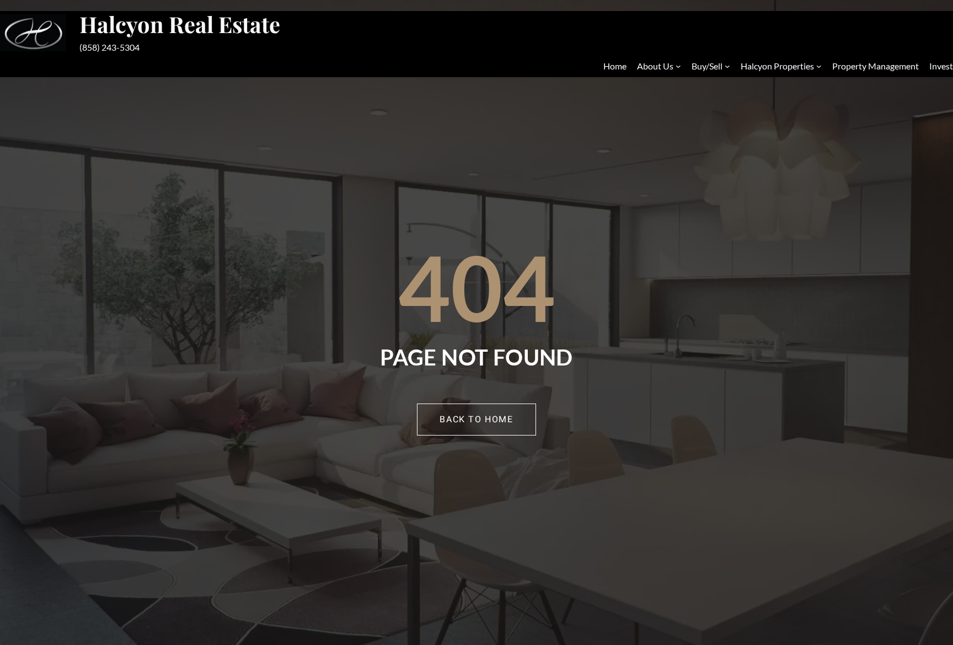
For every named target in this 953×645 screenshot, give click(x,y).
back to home (476, 419)
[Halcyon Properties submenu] (819, 66)
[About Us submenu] (678, 66)
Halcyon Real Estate (179, 24)
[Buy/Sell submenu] (727, 66)
